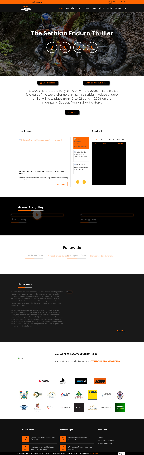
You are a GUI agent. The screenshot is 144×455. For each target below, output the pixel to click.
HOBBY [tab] (111, 139)
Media (109, 8)
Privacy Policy (94, 454)
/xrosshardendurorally (52, 256)
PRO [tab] (95, 139)
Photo (79, 8)
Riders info (70, 8)
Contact (118, 8)
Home (60, 8)
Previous (77, 182)
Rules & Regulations (105, 443)
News (94, 8)
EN (110, 2)
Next (84, 182)
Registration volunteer (106, 440)
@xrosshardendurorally (108, 256)
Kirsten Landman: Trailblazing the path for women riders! (41, 172)
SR (114, 2)
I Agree (121, 454)
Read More (61, 184)
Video (87, 8)
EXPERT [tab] (103, 139)
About (101, 8)
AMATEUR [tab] (120, 139)
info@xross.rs (37, 2)
